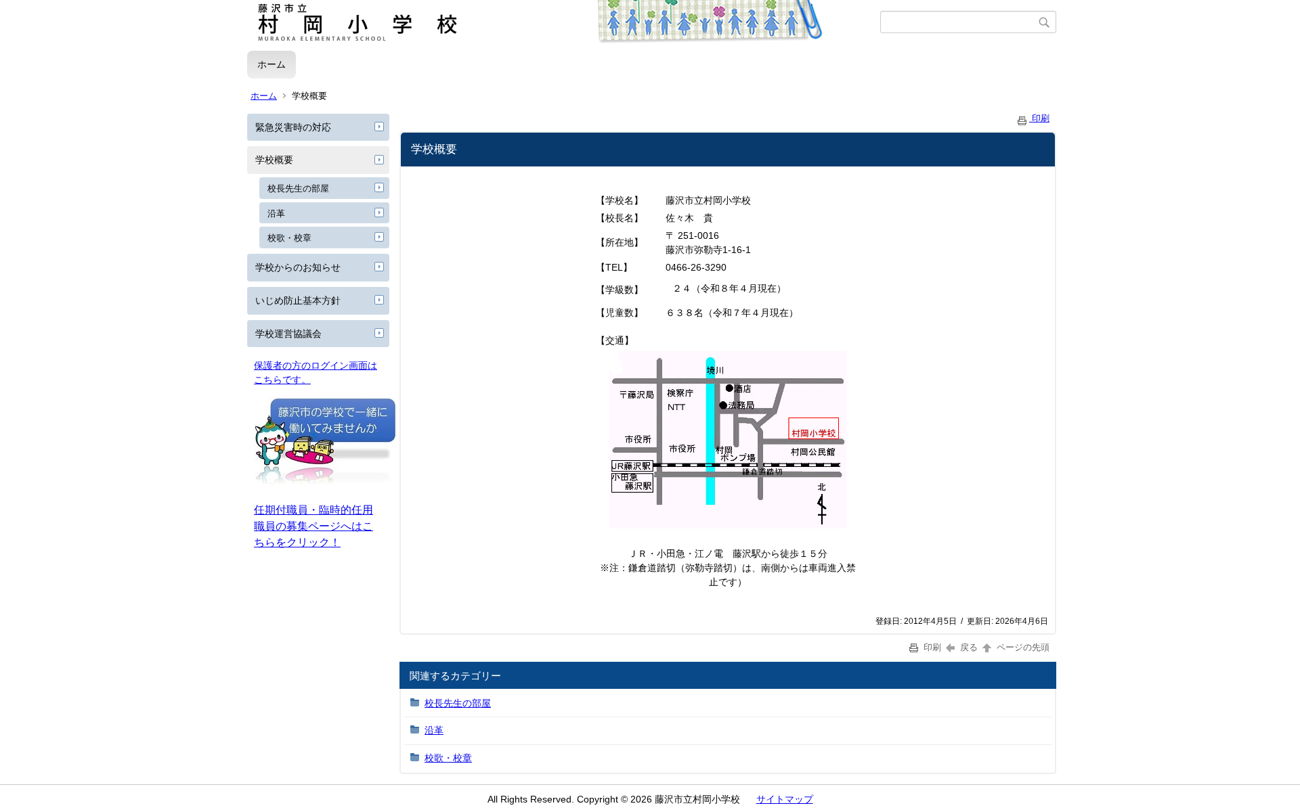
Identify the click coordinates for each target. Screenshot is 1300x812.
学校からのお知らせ (298, 267)
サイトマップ (784, 799)
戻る (968, 647)
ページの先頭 (1021, 647)
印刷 (1039, 118)
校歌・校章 (289, 238)
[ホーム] (563, 22)
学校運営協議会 (288, 333)
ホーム (271, 64)
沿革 (276, 213)
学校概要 (274, 159)
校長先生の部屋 (298, 188)
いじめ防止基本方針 (298, 300)
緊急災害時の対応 (293, 127)
